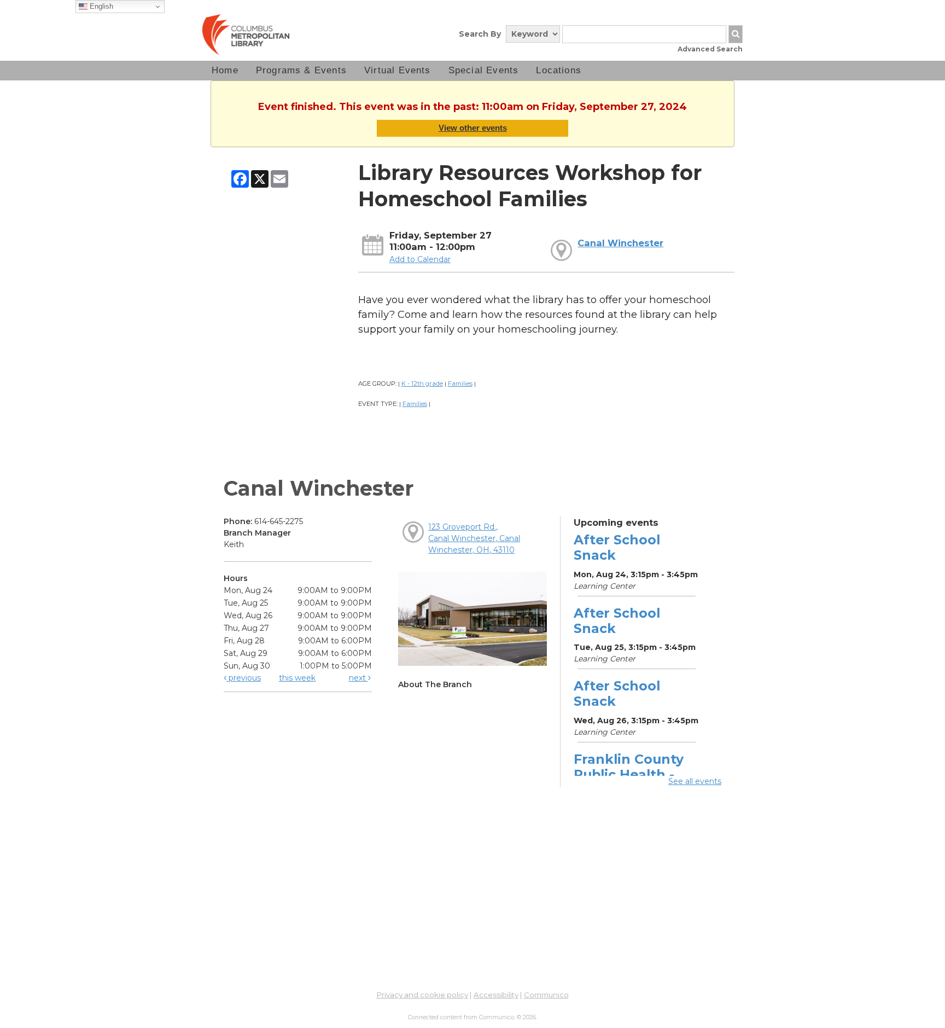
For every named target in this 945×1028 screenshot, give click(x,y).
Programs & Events (301, 70)
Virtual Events (397, 70)
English (100, 6)
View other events (473, 127)
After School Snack (617, 547)
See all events (694, 781)
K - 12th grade (422, 383)
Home (225, 70)
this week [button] (297, 678)
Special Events (483, 70)
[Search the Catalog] (735, 34)
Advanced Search (710, 49)
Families (460, 383)
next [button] (358, 678)
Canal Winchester (620, 242)
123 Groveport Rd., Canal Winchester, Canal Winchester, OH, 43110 (474, 538)
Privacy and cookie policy (422, 994)
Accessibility (496, 994)
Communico (546, 994)
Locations (558, 70)
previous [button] (243, 678)
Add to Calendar (420, 259)
